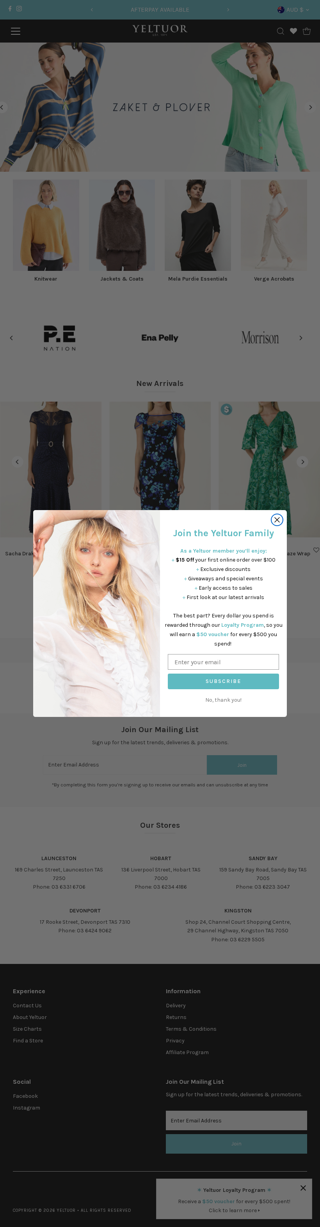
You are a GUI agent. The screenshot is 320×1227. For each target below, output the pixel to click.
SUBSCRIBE (223, 681)
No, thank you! (223, 700)
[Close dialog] (277, 520)
